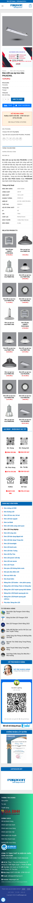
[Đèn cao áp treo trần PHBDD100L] (9, 266)
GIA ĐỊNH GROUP (16, 889)
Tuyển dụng (5, 808)
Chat (10, 105)
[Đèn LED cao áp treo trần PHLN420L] (25, 411)
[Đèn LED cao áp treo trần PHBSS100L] (9, 387)
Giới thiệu (11, 892)
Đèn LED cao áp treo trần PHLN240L (14, 134)
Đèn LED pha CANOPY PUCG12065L (25, 324)
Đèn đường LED (9, 512)
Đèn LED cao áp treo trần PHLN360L (25, 373)
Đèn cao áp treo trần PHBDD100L (9, 276)
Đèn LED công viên (10, 533)
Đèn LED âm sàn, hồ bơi (12, 515)
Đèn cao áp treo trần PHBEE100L (9, 373)
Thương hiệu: (5, 87)
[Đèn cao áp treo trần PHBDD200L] (9, 411)
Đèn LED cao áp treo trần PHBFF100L (25, 349)
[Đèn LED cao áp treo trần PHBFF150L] (9, 339)
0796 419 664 (24, 491)
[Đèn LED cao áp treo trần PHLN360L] (25, 363)
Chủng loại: (5, 92)
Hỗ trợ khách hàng (7, 821)
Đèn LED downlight (10, 543)
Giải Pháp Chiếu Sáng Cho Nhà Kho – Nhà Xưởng (18, 654)
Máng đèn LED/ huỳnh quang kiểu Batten (17, 589)
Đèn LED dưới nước (10, 547)
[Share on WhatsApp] (3, 138)
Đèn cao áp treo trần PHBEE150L (25, 250)
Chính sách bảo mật (7, 832)
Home (4, 71)
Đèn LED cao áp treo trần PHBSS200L (25, 300)
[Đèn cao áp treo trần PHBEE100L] (9, 363)
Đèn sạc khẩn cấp (10, 575)
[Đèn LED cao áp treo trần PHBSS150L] (9, 290)
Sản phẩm (4, 801)
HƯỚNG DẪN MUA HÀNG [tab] (9, 151)
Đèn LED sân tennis (10, 561)
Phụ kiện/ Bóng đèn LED (12, 602)
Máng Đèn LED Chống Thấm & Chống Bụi (17, 586)
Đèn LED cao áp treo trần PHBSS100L (9, 396)
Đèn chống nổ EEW (10, 508)
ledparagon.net (14, 879)
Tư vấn (3, 804)
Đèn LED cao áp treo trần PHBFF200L (25, 276)
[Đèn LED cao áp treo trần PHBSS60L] (25, 387)
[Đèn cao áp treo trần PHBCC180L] (9, 314)
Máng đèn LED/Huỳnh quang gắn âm (16, 593)
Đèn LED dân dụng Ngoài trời (13, 536)
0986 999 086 (11, 452)
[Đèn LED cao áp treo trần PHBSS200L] (25, 290)
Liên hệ (23, 892)
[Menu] (2, 6)
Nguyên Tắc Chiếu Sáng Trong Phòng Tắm (18, 642)
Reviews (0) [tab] (5, 155)
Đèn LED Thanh (9, 565)
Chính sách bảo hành (8, 825)
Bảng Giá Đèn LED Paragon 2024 (17, 617)
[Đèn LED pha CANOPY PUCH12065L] (9, 241)
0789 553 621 (24, 471)
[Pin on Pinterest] (17, 138)
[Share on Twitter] (10, 138)
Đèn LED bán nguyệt (10, 519)
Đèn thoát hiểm (9, 579)
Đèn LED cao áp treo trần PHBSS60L (25, 396)
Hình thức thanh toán (8, 839)
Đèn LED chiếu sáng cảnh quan (14, 526)
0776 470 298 (11, 472)
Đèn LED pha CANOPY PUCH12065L (9, 251)
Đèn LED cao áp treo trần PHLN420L (25, 420)
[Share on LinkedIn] (20, 138)
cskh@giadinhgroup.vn (15, 876)
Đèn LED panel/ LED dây (12, 558)
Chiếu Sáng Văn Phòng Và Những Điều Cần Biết (19, 636)
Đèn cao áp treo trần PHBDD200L (9, 420)
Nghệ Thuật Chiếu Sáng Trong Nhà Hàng (17, 648)
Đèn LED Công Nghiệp (17, 71)
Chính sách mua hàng (8, 828)
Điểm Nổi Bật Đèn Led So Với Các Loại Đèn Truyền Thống (18, 630)
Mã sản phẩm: (5, 82)
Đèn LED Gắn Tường (10, 551)
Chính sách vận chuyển (8, 835)
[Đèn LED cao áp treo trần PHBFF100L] (25, 339)
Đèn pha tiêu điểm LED (11, 572)
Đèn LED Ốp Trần (9, 554)
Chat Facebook (24, 105)
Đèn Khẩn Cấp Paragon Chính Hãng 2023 (18, 612)
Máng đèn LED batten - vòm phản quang (17, 582)
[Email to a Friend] (13, 138)
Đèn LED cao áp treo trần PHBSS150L (9, 300)
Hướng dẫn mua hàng (8, 842)
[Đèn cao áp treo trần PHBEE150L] (25, 241)
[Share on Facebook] (7, 138)
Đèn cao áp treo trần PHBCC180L (9, 323)
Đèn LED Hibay (6, 95)
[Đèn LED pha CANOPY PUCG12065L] (25, 314)
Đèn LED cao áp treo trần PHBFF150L (9, 349)
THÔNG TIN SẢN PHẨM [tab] (8, 148)
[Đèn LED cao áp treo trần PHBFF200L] (25, 266)
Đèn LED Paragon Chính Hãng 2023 (18, 623)
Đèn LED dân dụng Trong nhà (13, 540)
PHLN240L (27, 134)
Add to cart (17, 99)
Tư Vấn (17, 892)
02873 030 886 (15, 872)
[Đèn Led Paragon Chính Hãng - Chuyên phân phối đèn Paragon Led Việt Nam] (16, 6)
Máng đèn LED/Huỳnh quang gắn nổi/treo (15, 598)
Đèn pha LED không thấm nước (14, 568)
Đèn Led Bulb (8, 522)
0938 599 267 (24, 452)
